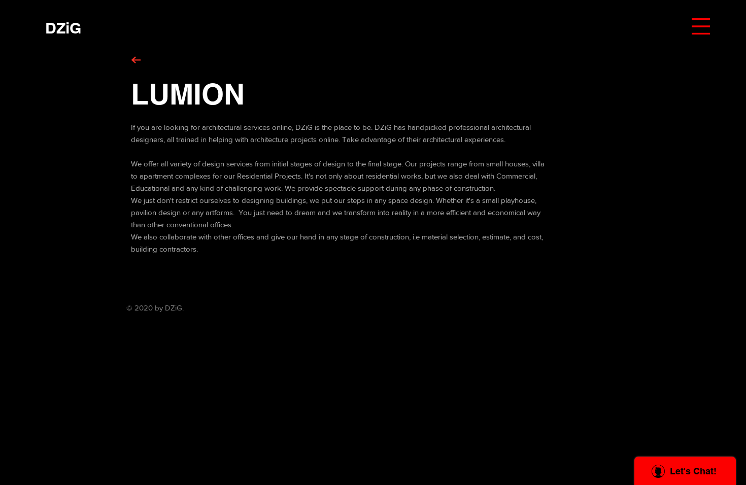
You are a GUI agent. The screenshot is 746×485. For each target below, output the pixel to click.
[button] (701, 26)
